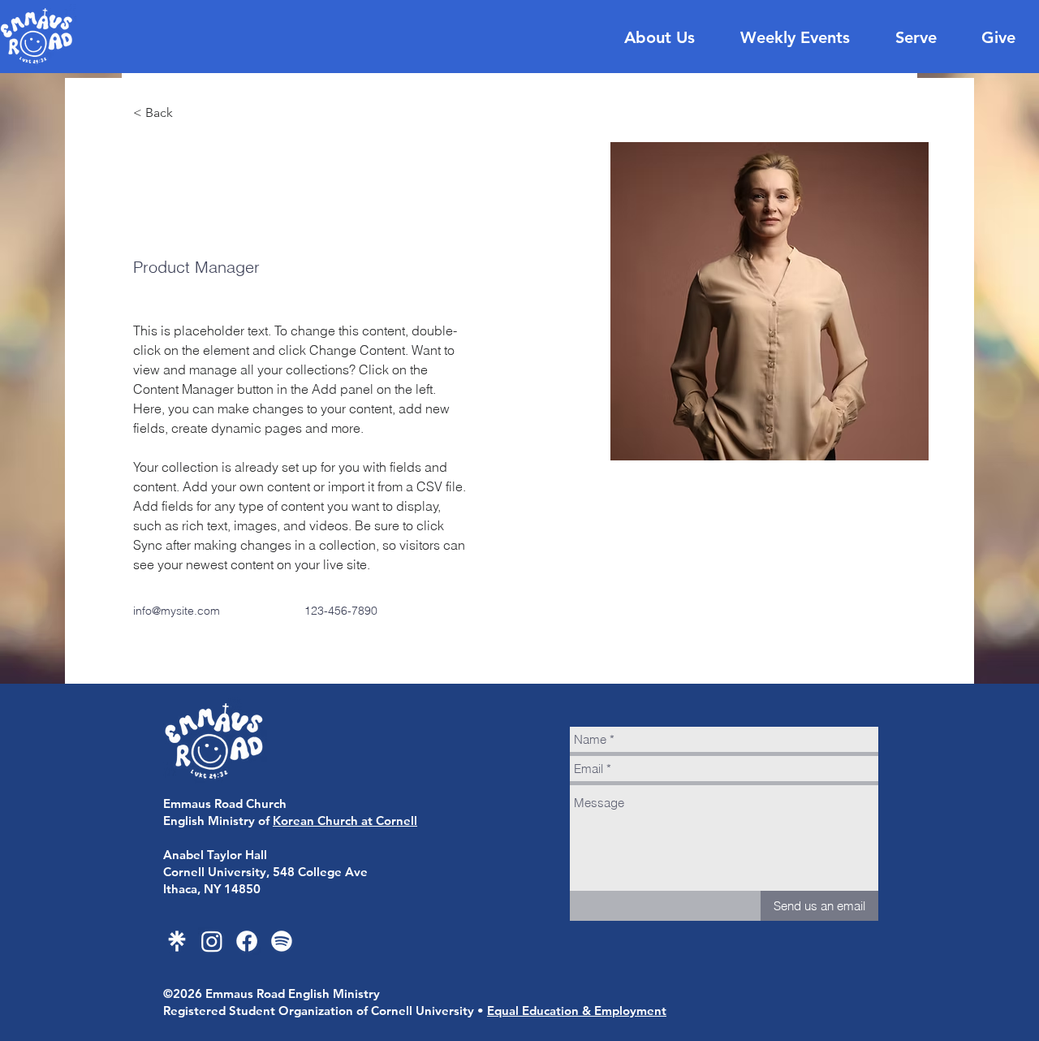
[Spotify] (281, 941)
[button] (165, 113)
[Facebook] (247, 941)
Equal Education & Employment (576, 1010)
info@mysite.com (176, 610)
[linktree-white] (177, 941)
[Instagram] (212, 941)
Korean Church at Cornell (345, 820)
